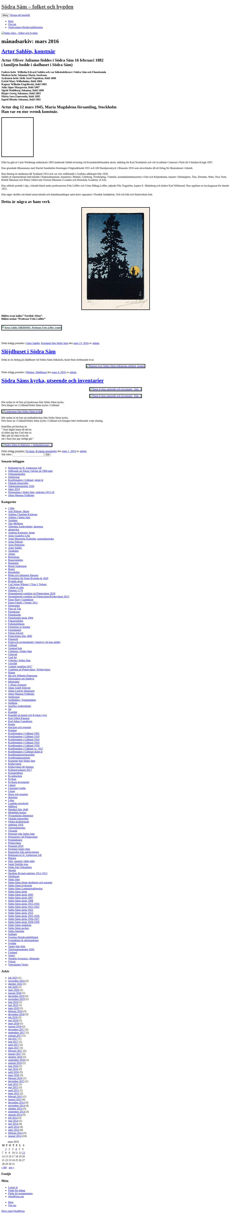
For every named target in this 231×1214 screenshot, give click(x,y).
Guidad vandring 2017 (20, 666)
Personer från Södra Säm (21, 833)
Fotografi (13, 639)
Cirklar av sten (16, 587)
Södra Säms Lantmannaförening (25, 888)
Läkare (12, 785)
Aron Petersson (16, 544)
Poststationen (15, 839)
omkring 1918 (15, 824)
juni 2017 (13, 1041)
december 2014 (16, 1102)
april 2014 (13, 1126)
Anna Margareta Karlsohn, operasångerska (31, 538)
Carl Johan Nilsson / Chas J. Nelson (27, 584)
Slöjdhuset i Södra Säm (28, 351)
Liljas (11, 800)
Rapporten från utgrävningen (23, 852)
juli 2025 (13, 977)
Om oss (12, 24)
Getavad (12, 654)
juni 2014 (13, 1120)
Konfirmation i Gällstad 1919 (23, 736)
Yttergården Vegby (18, 964)
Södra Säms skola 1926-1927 (23, 919)
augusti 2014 (15, 1114)
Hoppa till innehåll (20, 15)
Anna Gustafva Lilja (19, 535)
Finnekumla (14, 614)
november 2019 (16, 999)
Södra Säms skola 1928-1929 (23, 922)
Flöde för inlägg (16, 1190)
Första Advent (15, 633)
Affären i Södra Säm (19, 517)
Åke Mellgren (15, 523)
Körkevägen (14, 763)
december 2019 (16, 996)
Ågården (12, 520)
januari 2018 (14, 1026)
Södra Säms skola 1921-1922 (23, 906)
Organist (12, 830)
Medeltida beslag (17, 812)
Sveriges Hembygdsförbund (23, 937)
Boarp (11, 569)
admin (96, 343)
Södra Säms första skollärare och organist (30, 882)
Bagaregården (15, 560)
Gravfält (12, 663)
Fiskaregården (15, 620)
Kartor (11, 724)
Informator (13, 681)
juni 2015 (13, 1084)
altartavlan (13, 529)
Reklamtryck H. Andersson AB (25, 467)
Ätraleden (13, 550)
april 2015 (13, 1090)
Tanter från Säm (16, 946)
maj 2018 (13, 1020)
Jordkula (12, 703)
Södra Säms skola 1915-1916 (23, 903)
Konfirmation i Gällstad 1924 (23, 739)
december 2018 (16, 1014)
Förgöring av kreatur (19, 627)
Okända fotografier (18, 483)
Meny (5, 15)
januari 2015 (14, 1099)
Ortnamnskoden (16, 474)
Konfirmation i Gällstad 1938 (23, 745)
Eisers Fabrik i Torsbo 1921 (23, 602)
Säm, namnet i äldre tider (21, 861)
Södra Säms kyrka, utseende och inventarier (52, 380)
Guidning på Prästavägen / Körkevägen (29, 669)
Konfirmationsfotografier (21, 754)
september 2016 (16, 1060)
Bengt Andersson (17, 566)
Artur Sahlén (33, 343)
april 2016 (13, 1072)
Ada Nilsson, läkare (18, 511)
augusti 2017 (15, 1035)
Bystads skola (15, 581)
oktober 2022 (15, 983)
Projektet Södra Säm (19, 849)
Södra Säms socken (18, 928)
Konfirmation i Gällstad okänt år (25, 751)
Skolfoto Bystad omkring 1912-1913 (27, 873)
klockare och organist (19, 727)
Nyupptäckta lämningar (20, 815)
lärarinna (12, 797)
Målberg (12, 806)
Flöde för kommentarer (20, 1193)
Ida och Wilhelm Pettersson (22, 675)
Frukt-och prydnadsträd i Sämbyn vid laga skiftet (34, 642)
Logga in (13, 1187)
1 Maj (11, 508)
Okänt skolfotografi (18, 821)
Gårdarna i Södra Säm (20, 651)
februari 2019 (15, 1011)
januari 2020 (14, 993)
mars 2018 (13, 1023)
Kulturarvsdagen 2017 (20, 769)
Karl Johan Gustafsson (20, 721)
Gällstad (12, 645)
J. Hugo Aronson (17, 684)
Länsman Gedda (17, 788)
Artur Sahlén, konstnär (28, 51)
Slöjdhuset (41, 372)
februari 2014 (15, 1133)
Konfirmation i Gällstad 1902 (23, 733)
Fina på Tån (14, 608)
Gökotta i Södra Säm (19, 660)
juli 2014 (13, 1117)
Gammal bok (15, 648)
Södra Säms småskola (19, 925)
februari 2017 (15, 1050)
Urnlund (12, 952)
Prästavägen (14, 843)
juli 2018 (13, 1017)
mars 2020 (13, 990)
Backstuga (13, 557)
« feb (4, 1167)
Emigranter (14, 605)
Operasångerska (16, 827)
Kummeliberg (15, 773)
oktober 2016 (15, 1056)
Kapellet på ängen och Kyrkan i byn (27, 715)
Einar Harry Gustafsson (20, 599)
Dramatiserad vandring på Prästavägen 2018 (31, 593)
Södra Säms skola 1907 (20, 897)
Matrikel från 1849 (18, 809)
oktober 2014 (15, 1108)
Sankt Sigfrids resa (18, 864)
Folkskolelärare (16, 623)
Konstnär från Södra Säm (54, 343)
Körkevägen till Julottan (21, 766)
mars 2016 (13, 1075)
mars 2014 (13, 1129)
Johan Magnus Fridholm (21, 495)
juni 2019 (13, 1002)
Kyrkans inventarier (46, 451)
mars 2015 (13, 1093)
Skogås (12, 870)
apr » (11, 1167)
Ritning (30, 372)
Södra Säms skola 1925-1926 (23, 916)
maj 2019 (13, 1005)
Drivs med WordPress (13, 1211)
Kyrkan (30, 451)
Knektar (12, 730)
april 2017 (13, 1044)
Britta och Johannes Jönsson (23, 575)
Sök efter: (6, 454)
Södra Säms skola (17, 891)
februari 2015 (15, 1096)
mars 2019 (13, 1008)
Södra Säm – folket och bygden (37, 7)
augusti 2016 (15, 1063)
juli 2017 (13, 1038)
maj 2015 (13, 1087)
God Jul (12, 657)
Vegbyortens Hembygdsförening (25, 27)
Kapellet (12, 712)
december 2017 (16, 1029)
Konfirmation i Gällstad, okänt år (25, 480)
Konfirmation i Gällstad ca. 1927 (25, 748)
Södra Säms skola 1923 (20, 912)
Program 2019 (15, 846)
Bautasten (13, 563)
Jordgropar (14, 477)
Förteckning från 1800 (20, 636)
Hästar (11, 672)
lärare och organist (18, 794)
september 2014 (16, 1111)
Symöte (12, 943)
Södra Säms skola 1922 (20, 909)
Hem (10, 21)
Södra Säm (14, 879)
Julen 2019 (14, 489)
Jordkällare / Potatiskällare (22, 700)
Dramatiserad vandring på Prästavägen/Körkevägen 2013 (38, 596)
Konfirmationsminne (19, 757)
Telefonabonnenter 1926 (21, 486)
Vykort (11, 961)
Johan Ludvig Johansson (21, 690)
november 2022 (16, 980)
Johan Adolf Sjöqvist (19, 687)
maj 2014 (13, 1123)
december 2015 (16, 1081)
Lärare (11, 791)
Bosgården (14, 572)
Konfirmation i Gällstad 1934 (23, 742)
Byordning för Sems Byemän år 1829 (28, 578)
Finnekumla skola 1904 (20, 617)
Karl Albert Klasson (18, 718)
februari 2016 (15, 1078)
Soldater (12, 934)
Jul (9, 709)
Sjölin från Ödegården (20, 867)
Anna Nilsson (15, 541)
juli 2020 (13, 986)
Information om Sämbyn (21, 678)
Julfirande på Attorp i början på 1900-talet (30, 471)
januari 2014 (14, 1136)
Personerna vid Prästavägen (23, 836)
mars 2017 (13, 1047)
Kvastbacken (15, 776)
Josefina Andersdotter (19, 706)
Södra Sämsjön (16, 931)
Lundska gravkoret (18, 803)
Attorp (11, 553)
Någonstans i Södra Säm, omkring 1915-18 (31, 492)
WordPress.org (16, 1196)
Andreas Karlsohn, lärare (21, 532)
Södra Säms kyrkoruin (20, 885)
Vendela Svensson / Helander (23, 958)
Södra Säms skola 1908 (20, 900)
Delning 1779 (15, 590)
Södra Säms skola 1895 (20, 894)
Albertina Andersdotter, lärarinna (25, 526)
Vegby (11, 955)
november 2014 (16, 1105)
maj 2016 (13, 1069)
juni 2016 (13, 1066)
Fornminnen (14, 630)
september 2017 (16, 1032)
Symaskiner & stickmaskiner (23, 940)
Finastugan (14, 611)
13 (23, 1152)
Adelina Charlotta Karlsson (22, 514)
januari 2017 (14, 1053)
